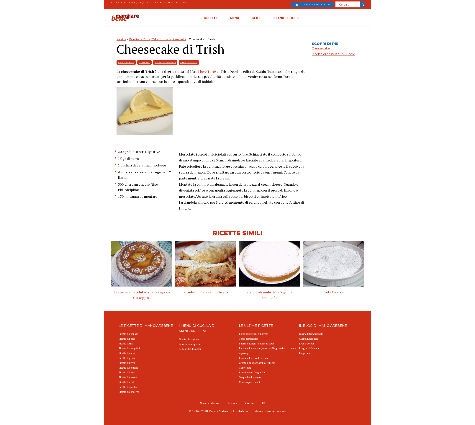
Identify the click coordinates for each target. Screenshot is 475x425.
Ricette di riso (126, 343)
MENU (234, 18)
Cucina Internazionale (311, 334)
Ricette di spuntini (128, 387)
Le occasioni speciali (190, 344)
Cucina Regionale (308, 338)
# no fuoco (144, 62)
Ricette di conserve (129, 391)
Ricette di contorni (128, 367)
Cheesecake (321, 48)
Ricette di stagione (189, 339)
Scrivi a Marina (209, 403)
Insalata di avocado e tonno (254, 358)
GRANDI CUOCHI (286, 18)
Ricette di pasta (127, 338)
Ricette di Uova (127, 362)
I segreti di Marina (309, 348)
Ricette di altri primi (129, 348)
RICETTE (211, 18)
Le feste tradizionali (190, 349)
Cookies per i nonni (249, 382)
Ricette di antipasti (128, 334)
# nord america (126, 62)
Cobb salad (245, 367)
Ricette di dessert (128, 377)
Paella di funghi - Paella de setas (256, 343)
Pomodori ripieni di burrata (253, 334)
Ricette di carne (127, 353)
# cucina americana (165, 62)
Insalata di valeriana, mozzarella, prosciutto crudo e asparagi (267, 351)
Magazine (304, 353)
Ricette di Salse (127, 372)
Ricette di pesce (127, 358)
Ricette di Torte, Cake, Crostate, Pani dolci (142, 2)
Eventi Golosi (306, 343)
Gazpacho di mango (250, 377)
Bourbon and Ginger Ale (252, 372)
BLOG (256, 18)
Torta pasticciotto (248, 338)
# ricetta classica (188, 62)
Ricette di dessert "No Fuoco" (333, 54)
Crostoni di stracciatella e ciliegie (257, 362)
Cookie (249, 403)
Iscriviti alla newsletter (314, 4)
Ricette (113, 2)
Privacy (232, 403)
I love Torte (207, 71)
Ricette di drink (127, 382)
